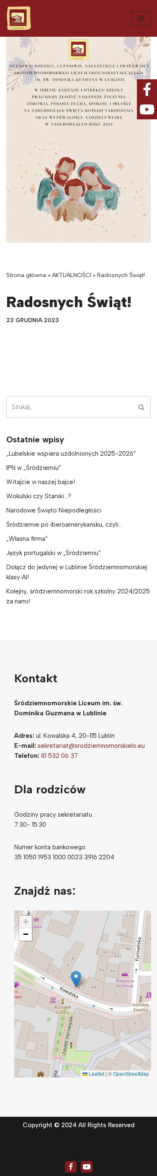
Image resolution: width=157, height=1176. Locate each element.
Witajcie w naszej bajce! (40, 482)
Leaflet (96, 1073)
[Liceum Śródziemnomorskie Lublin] (18, 18)
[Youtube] (87, 1167)
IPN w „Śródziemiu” (33, 468)
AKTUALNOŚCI (71, 275)
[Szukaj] (141, 407)
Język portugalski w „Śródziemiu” (53, 553)
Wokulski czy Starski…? (38, 496)
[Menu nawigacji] (141, 18)
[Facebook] (71, 1167)
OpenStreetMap (131, 1073)
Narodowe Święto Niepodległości (53, 510)
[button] (76, 979)
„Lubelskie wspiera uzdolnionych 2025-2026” (71, 453)
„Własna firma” (27, 539)
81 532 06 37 (59, 756)
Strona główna (26, 275)
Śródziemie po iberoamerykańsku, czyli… (64, 524)
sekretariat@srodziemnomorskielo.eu (91, 746)
